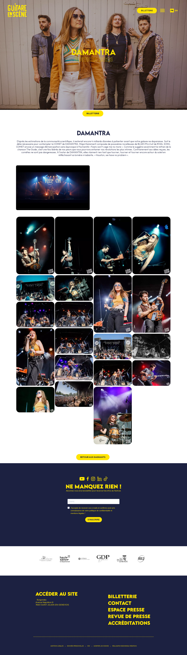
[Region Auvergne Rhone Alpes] (84, 559)
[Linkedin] (99, 479)
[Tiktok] (105, 479)
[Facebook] (88, 479)
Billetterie (122, 596)
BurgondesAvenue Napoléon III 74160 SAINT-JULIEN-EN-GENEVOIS (52, 602)
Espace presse (126, 609)
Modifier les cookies (101, 646)
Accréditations (129, 623)
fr (172, 10)
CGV (88, 646)
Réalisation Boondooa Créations (124, 646)
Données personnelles (75, 646)
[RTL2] (141, 559)
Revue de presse (129, 616)
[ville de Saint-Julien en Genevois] (122, 559)
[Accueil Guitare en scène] (17, 10)
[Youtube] (82, 479)
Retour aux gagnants (92, 457)
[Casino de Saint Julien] (45, 559)
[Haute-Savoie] (65, 559)
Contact (119, 603)
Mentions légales (57, 646)
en (176, 10)
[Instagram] (93, 479)
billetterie (147, 10)
